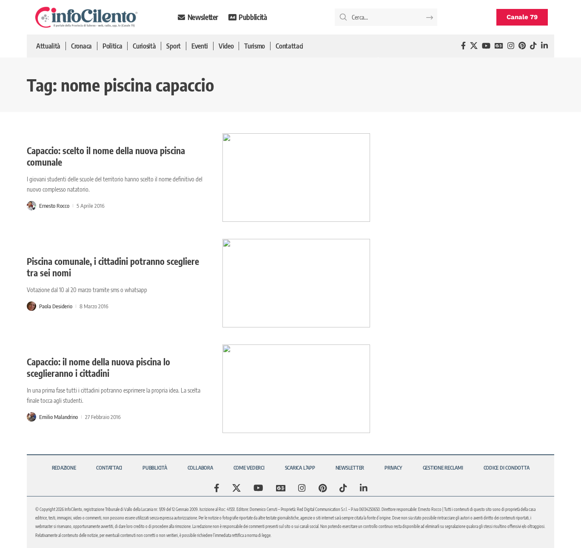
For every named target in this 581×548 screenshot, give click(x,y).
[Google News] (499, 45)
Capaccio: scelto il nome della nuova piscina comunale (106, 156)
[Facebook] (463, 45)
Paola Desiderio (55, 306)
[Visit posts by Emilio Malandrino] (31, 417)
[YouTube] (486, 45)
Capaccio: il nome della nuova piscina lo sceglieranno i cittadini (98, 367)
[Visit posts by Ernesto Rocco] (31, 205)
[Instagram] (510, 45)
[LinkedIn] (544, 45)
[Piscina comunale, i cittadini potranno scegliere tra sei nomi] (296, 283)
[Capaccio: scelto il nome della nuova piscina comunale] (296, 177)
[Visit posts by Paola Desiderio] (31, 306)
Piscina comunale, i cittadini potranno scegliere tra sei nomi (113, 266)
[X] (474, 45)
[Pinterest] (522, 45)
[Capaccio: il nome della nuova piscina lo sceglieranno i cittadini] (296, 388)
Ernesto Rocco (54, 205)
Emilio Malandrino (58, 416)
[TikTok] (533, 45)
